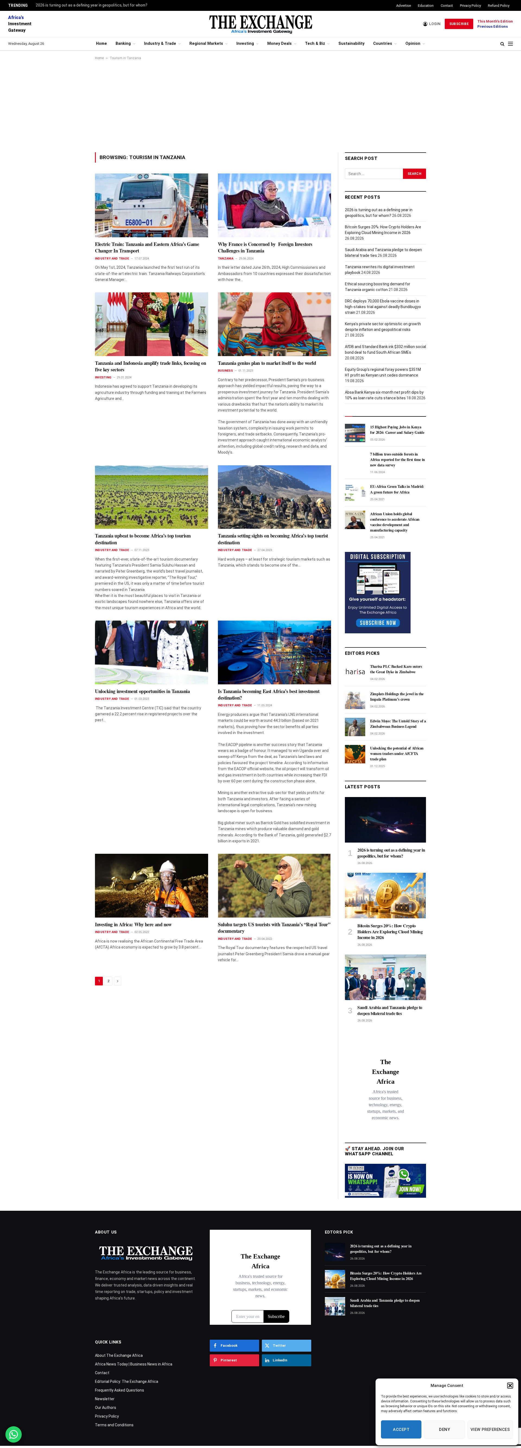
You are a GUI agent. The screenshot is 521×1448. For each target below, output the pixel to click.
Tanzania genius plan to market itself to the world (267, 363)
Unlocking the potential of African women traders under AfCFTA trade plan (397, 753)
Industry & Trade (160, 43)
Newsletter (105, 1399)
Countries (382, 43)
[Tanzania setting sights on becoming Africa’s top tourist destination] (274, 497)
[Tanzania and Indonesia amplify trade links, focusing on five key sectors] (151, 324)
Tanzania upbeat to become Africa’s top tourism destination (142, 539)
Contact (447, 6)
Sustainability (351, 43)
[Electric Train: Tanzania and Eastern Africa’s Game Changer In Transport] (151, 205)
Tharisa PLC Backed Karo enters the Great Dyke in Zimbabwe (396, 669)
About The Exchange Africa (119, 1355)
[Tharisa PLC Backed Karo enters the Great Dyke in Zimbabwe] (355, 672)
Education (426, 6)
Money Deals (279, 43)
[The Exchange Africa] (260, 24)
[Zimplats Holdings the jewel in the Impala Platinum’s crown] (355, 700)
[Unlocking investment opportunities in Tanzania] (151, 652)
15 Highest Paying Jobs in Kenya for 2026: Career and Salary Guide (397, 429)
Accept (401, 1429)
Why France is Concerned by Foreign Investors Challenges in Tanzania (265, 247)
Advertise (403, 6)
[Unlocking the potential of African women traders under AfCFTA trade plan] (355, 754)
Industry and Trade (112, 258)
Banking (123, 43)
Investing (245, 43)
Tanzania (225, 258)
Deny (444, 1429)
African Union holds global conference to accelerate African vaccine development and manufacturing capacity (395, 522)
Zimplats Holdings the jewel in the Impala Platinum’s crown (397, 696)
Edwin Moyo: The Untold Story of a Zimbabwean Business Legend (398, 723)
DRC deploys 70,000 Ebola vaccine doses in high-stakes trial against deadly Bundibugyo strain (383, 307)
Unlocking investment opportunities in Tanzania (143, 691)
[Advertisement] (260, 106)
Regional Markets (206, 43)
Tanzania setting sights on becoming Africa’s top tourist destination (273, 539)
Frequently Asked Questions (119, 1390)
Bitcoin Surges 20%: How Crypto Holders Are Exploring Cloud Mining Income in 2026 (389, 931)
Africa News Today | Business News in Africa (133, 1364)
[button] (510, 1385)
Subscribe (459, 24)
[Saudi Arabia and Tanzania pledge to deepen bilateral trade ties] (385, 977)
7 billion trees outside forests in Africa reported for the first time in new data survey (397, 459)
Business (225, 370)
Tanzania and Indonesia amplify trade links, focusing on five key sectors (150, 366)
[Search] (502, 44)
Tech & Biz (315, 43)
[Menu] (510, 44)
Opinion (412, 43)
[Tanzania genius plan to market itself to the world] (274, 324)
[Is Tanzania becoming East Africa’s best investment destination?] (274, 652)
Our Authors (105, 1407)
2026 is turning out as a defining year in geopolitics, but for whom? (91, 5)
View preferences (490, 1429)
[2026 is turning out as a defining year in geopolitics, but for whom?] (385, 820)
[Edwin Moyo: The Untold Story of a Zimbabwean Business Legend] (355, 727)
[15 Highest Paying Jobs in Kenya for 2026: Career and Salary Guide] (355, 433)
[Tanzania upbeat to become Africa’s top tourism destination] (151, 497)
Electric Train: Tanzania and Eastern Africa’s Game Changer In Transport (147, 247)
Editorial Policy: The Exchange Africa (126, 1381)
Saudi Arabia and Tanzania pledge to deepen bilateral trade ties (389, 1010)
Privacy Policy (470, 6)
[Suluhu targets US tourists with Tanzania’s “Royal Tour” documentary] (274, 885)
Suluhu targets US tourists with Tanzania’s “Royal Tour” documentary (274, 927)
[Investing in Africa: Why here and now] (151, 885)
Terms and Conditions (114, 1425)
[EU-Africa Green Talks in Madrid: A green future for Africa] (355, 492)
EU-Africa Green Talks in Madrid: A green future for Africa (397, 489)
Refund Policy (498, 6)
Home (101, 43)
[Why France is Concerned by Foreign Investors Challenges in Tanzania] (274, 205)
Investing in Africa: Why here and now (134, 924)
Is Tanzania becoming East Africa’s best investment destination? (269, 694)
